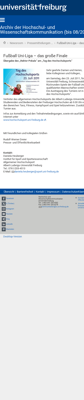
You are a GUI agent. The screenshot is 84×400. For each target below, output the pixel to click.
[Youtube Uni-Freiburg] (4, 214)
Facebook (10, 198)
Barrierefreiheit (25, 191)
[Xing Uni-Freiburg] (4, 219)
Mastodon (10, 229)
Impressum (53, 191)
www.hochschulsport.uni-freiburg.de (23, 119)
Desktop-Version (12, 236)
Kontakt (40, 191)
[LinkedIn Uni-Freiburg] (4, 224)
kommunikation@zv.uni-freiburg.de (55, 207)
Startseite (4, 42)
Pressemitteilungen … (40, 43)
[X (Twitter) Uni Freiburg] (4, 204)
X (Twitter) (10, 204)
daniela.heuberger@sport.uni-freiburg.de (36, 171)
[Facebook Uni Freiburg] (4, 198)
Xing (8, 219)
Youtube (9, 214)
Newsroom (16, 43)
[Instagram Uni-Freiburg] (4, 209)
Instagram (10, 209)
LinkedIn (9, 224)
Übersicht (9, 191)
